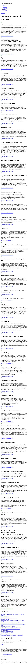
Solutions (5, 8)
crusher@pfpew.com (7, 654)
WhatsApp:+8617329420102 (7, 36)
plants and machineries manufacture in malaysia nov (12, 622)
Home (4, 5)
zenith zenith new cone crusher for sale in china (11, 627)
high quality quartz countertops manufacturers (10, 629)
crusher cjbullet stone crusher (7, 631)
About (4, 9)
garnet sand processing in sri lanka (8, 626)
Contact (5, 10)
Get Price (3, 13)
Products (5, 7)
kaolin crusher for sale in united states (9, 618)
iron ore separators (4, 630)
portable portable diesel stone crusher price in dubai (11, 635)
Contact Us (3, 644)
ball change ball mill (5, 619)
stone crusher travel (5, 616)
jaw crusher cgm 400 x (5, 633)
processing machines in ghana (7, 632)
